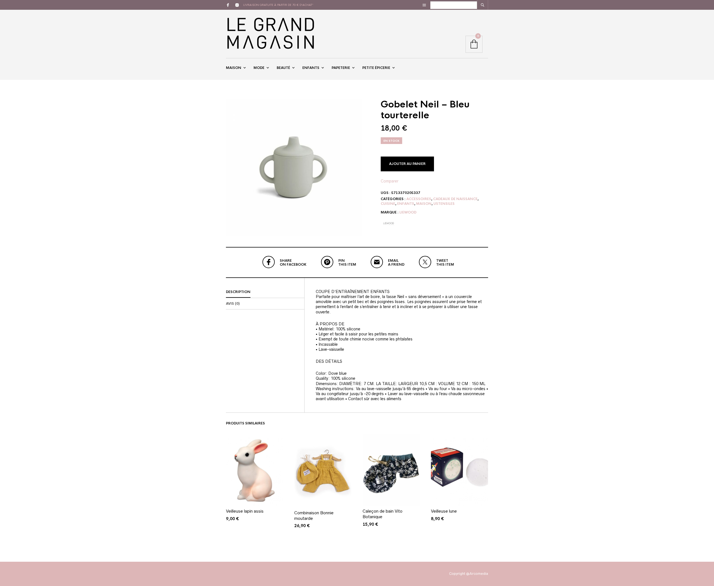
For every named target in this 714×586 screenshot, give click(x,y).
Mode (259, 68)
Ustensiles (444, 203)
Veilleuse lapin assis (245, 511)
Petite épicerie (376, 68)
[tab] (265, 292)
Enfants (310, 68)
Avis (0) (233, 303)
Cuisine (388, 203)
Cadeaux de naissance (455, 199)
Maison (233, 68)
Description (238, 292)
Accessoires (418, 199)
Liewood (407, 212)
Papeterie (341, 68)
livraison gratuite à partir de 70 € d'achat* (278, 5)
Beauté (283, 68)
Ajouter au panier (407, 164)
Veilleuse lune (444, 511)
